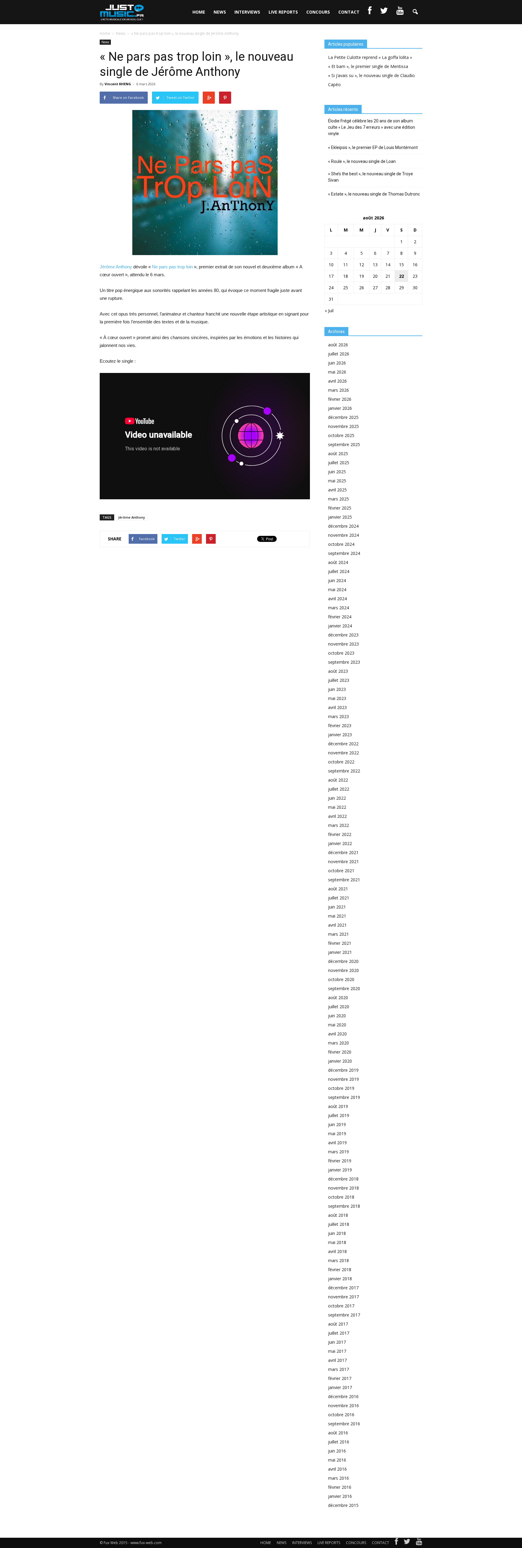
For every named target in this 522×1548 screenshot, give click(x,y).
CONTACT (348, 12)
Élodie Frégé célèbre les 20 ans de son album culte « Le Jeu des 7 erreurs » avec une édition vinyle (371, 127)
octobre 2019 (341, 1088)
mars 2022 (338, 825)
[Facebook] (396, 1543)
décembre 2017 (343, 1288)
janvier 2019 (340, 1170)
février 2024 (339, 617)
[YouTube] (419, 1543)
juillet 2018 (338, 1224)
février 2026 (339, 399)
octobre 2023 (341, 653)
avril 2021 (337, 925)
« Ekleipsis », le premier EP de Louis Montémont (373, 147)
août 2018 (338, 1215)
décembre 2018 (343, 1179)
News (105, 42)
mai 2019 (337, 1133)
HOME (198, 12)
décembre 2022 (343, 743)
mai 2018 (337, 1242)
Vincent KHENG (118, 84)
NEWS (220, 12)
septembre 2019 (344, 1097)
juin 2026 (337, 363)
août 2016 (338, 1433)
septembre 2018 (344, 1206)
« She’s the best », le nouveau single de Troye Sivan (370, 177)
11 (345, 264)
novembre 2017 (343, 1297)
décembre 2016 (343, 1396)
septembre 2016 (344, 1424)
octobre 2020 (341, 979)
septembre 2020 (344, 988)
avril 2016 (337, 1469)
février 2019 (339, 1161)
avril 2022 (337, 816)
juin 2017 (337, 1342)
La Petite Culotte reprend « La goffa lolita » (370, 57)
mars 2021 (338, 934)
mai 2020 (337, 1025)
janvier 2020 (340, 1061)
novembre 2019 (343, 1079)
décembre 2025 (343, 417)
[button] (415, 12)
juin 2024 (337, 580)
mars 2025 (338, 499)
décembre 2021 (343, 852)
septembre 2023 (344, 662)
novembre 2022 (343, 753)
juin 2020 (337, 1016)
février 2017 (339, 1378)
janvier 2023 (340, 734)
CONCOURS (318, 12)
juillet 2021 (338, 898)
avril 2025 (337, 490)
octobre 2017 (341, 1306)
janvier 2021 (340, 952)
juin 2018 (337, 1233)
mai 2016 (337, 1460)
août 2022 (338, 780)
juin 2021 (337, 907)
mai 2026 (337, 372)
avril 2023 (337, 707)
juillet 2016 (338, 1442)
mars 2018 (338, 1260)
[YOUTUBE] (400, 12)
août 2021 (338, 889)
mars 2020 (338, 1043)
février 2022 (339, 834)
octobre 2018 (341, 1197)
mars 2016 (338, 1478)
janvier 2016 (340, 1496)
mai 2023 (337, 698)
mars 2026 (338, 390)
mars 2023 (338, 716)
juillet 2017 (338, 1333)
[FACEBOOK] (370, 12)
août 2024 (338, 562)
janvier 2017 (340, 1387)
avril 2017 (337, 1360)
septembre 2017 (344, 1315)
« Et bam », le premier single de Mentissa (368, 66)
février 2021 (339, 943)
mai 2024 (337, 589)
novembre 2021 (343, 861)
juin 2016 (337, 1451)
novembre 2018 (343, 1188)
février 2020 (339, 1052)
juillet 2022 (338, 789)
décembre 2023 (343, 635)
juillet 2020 (338, 1006)
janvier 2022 (340, 843)
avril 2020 (337, 1034)
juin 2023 (337, 689)
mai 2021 (337, 916)
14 (387, 264)
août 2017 (338, 1324)
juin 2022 (337, 798)
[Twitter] (407, 1543)
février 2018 (339, 1269)
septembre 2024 (344, 553)
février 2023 (339, 725)
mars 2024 (338, 607)
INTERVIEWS (247, 12)
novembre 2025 (343, 426)
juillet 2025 (338, 462)
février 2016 (339, 1487)
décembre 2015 (343, 1505)
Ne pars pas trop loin (172, 266)
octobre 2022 (341, 762)
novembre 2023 (343, 644)
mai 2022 (337, 807)
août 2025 (338, 453)
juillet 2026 (338, 354)
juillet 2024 (338, 571)
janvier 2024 (340, 626)
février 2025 (339, 508)
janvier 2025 (340, 517)
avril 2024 (337, 598)
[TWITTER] (384, 12)
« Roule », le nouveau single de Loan (362, 161)
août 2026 (338, 345)
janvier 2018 (340, 1278)
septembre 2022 (344, 771)
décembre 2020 (343, 961)
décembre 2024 (343, 526)
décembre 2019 (343, 1070)
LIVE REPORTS (283, 12)
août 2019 (338, 1106)
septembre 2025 (344, 444)
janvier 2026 (340, 408)
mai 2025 (337, 481)
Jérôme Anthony (116, 266)
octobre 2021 (341, 870)
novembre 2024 (343, 535)
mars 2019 (338, 1152)
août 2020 (338, 997)
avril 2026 (337, 381)
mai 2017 (337, 1351)
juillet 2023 (338, 680)
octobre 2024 (341, 544)
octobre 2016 (341, 1414)
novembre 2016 (343, 1405)
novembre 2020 (343, 970)
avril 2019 (337, 1142)
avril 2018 (337, 1251)
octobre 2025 (341, 435)
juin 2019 (337, 1124)
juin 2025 (337, 471)
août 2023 (338, 671)
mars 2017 (338, 1369)
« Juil (329, 310)
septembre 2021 (344, 879)
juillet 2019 (338, 1115)
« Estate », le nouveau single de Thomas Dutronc (374, 194)
